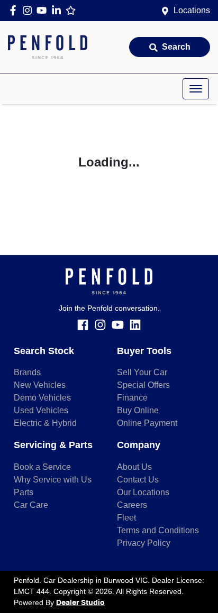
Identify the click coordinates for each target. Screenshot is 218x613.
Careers (132, 504)
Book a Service (42, 466)
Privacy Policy (143, 542)
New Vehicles (40, 384)
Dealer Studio (80, 603)
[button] (196, 88)
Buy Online (138, 410)
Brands (27, 372)
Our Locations (143, 492)
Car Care (31, 504)
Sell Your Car (142, 372)
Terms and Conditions (158, 530)
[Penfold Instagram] (29, 10)
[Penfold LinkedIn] (58, 10)
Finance (132, 397)
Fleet (126, 517)
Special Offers (143, 384)
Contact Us (138, 479)
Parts (23, 492)
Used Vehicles (41, 410)
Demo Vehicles (42, 397)
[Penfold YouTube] (44, 10)
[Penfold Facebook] (15, 10)
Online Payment (147, 423)
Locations (192, 10)
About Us (134, 466)
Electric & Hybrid (45, 423)
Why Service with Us (53, 479)
